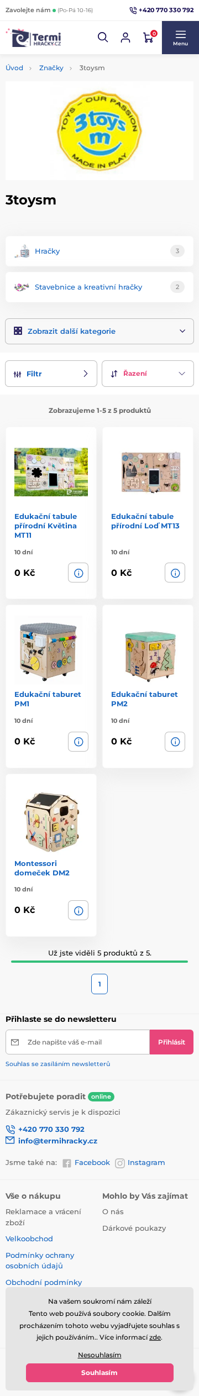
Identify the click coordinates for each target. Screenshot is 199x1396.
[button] (103, 37)
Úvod (14, 68)
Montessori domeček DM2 (42, 868)
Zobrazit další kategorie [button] (72, 331)
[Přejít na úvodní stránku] (33, 38)
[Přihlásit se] (125, 37)
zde (155, 1337)
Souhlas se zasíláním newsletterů (58, 1064)
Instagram (146, 1162)
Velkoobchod (29, 1238)
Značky (51, 68)
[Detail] (78, 572)
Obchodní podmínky (44, 1282)
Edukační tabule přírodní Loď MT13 (145, 521)
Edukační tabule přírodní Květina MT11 (45, 525)
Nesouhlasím (100, 1355)
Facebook (92, 1162)
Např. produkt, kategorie (76, 75)
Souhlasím (99, 1372)
